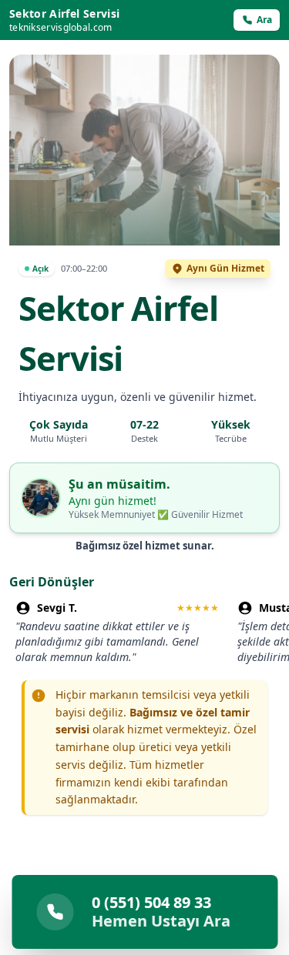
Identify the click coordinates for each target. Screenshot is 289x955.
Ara (264, 19)
